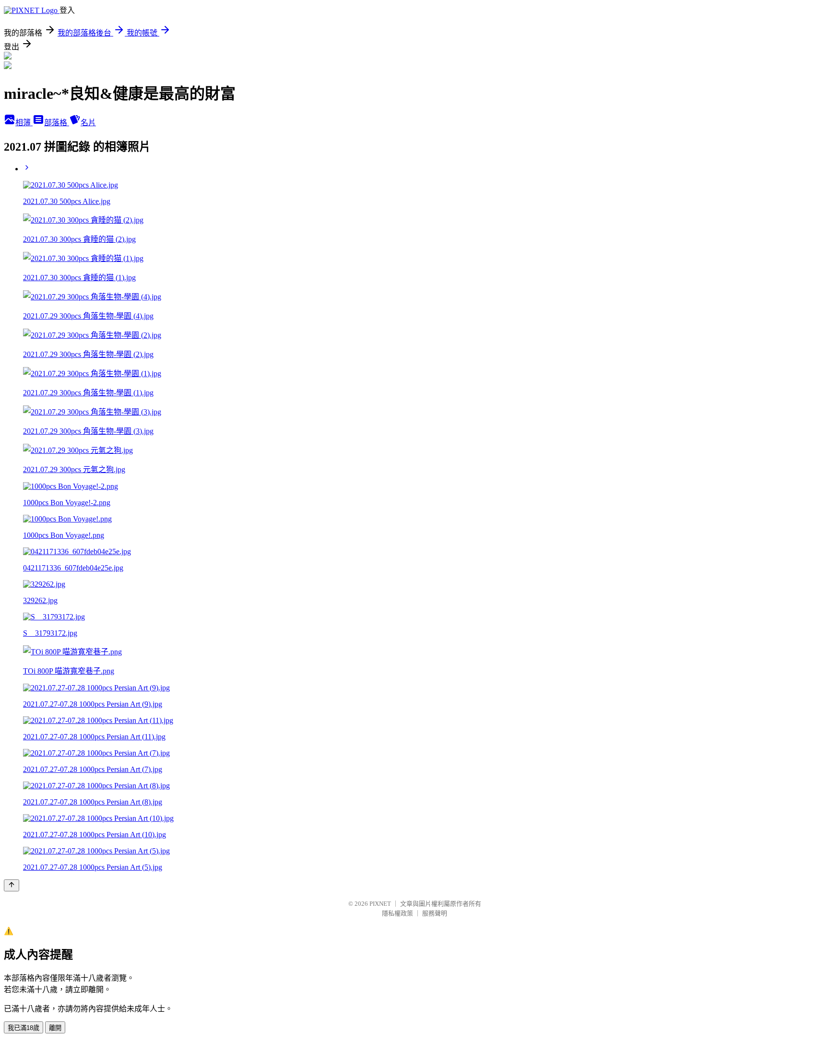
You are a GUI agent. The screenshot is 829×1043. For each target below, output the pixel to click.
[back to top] (11, 885)
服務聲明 (434, 913)
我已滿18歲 (23, 1027)
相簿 (24, 123)
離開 (55, 1027)
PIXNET (380, 903)
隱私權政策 (397, 913)
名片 (88, 123)
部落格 (56, 123)
